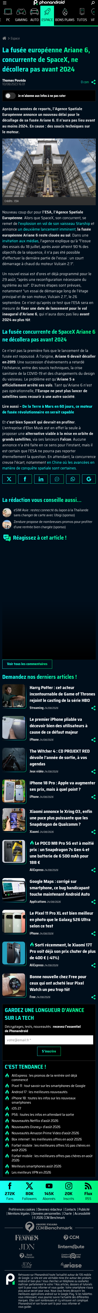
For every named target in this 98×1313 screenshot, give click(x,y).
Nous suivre (89, 479)
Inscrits (68, 1195)
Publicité (84, 1209)
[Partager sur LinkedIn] (41, 479)
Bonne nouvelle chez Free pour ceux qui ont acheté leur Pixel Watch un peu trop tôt (58, 983)
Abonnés (49, 1195)
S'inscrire (49, 1051)
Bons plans (65, 20)
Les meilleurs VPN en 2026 (31, 1172)
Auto (34, 20)
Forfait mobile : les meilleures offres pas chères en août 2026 (52, 1158)
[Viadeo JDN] (27, 1265)
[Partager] (93, 82)
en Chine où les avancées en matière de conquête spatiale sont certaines (48, 465)
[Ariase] (71, 1265)
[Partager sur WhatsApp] (73, 479)
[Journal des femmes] (27, 1238)
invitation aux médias (20, 241)
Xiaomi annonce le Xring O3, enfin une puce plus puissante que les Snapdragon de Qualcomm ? (61, 818)
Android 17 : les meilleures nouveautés (39, 1092)
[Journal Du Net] (27, 1247)
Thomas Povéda (14, 80)
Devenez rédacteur (50, 1209)
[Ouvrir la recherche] (93, 3)
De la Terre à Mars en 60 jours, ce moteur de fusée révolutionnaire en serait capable (47, 409)
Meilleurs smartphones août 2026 (36, 1166)
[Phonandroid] (10, 1279)
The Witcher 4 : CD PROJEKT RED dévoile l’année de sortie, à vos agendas (60, 757)
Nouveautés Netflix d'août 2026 (35, 1121)
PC (8, 20)
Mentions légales (19, 1213)
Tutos (82, 20)
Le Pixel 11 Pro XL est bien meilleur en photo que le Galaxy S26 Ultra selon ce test (61, 919)
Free (33, 996)
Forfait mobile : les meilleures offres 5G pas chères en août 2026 (51, 1147)
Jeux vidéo (37, 771)
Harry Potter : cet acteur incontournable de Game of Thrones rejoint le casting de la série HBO (62, 694)
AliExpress (37, 869)
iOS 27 (16, 1108)
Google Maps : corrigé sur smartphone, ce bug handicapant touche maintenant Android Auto (60, 888)
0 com (85, 82)
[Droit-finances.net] (27, 1256)
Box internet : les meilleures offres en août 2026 (47, 1139)
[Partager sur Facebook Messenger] (57, 479)
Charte (67, 1213)
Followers (29, 1195)
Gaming (21, 20)
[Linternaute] (71, 1247)
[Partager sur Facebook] (25, 479)
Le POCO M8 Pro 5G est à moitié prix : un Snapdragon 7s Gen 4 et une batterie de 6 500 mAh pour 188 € (62, 852)
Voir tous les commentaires (27, 664)
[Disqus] (49, 602)
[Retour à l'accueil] (49, 2)
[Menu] (5, 3)
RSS (88, 1195)
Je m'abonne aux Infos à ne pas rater (42, 95)
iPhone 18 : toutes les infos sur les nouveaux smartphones (44, 1100)
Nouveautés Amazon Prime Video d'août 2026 (45, 1133)
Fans (10, 1195)
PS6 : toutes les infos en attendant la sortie (43, 1114)
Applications (38, 901)
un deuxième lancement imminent (46, 229)
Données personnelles (46, 1213)
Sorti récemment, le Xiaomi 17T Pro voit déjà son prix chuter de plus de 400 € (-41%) (63, 951)
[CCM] (71, 1238)
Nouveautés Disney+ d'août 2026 (36, 1127)
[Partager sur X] (9, 479)
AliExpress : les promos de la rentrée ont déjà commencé (44, 1077)
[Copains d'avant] (71, 1256)
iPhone (34, 739)
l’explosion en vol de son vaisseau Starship (54, 223)
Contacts (70, 1209)
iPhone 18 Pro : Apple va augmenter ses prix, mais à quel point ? (62, 786)
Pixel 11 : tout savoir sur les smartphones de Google (48, 1086)
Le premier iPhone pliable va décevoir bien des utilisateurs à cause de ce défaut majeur (59, 726)
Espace (47, 20)
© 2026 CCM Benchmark (49, 1217)
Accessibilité (82, 1213)
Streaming (37, 707)
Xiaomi (34, 831)
